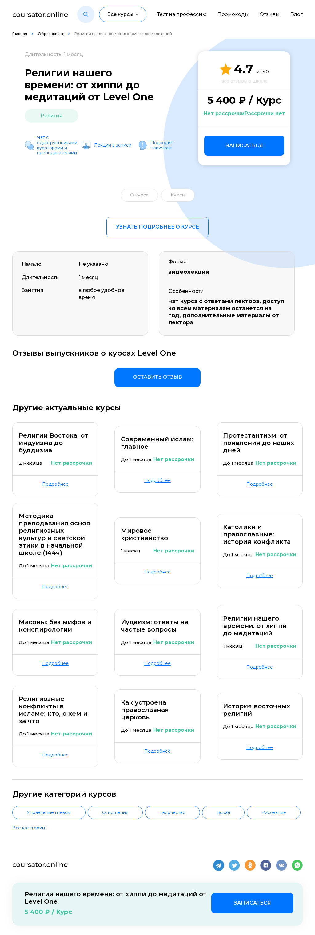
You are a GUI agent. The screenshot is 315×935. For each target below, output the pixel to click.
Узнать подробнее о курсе (157, 227)
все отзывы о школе (244, 81)
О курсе (139, 195)
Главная (20, 33)
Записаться (244, 145)
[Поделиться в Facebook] (265, 865)
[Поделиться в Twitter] (234, 865)
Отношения (115, 812)
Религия (51, 116)
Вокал (223, 812)
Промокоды (233, 14)
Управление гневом (49, 812)
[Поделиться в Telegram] (218, 865)
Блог (296, 14)
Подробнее (55, 484)
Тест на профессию (182, 14)
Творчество (172, 812)
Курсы (178, 195)
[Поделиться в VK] (281, 865)
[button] (85, 14)
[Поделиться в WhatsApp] (297, 865)
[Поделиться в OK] (250, 865)
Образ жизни (51, 33)
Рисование (273, 812)
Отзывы (270, 14)
